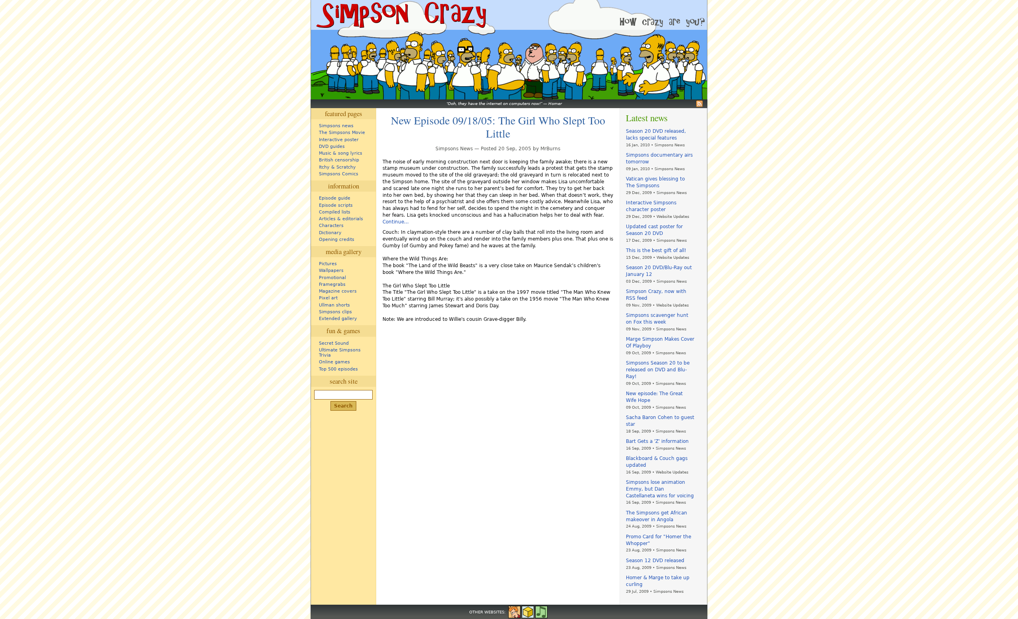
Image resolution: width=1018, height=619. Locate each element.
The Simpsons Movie (342, 132)
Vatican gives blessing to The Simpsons (655, 182)
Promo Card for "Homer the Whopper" (658, 540)
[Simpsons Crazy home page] (400, 15)
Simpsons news (336, 125)
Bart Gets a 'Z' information (657, 441)
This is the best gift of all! (656, 250)
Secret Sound (334, 343)
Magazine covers (338, 291)
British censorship (339, 160)
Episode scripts (336, 205)
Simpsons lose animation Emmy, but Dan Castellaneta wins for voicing (660, 489)
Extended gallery (338, 318)
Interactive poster (339, 139)
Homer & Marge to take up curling (658, 581)
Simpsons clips (335, 311)
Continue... (396, 222)
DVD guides (332, 146)
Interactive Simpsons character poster (651, 206)
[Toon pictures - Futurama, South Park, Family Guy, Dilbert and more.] (514, 611)
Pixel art (328, 298)
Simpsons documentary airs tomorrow (659, 158)
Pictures (328, 263)
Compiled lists (334, 212)
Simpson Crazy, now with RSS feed (656, 295)
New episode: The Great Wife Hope (654, 397)
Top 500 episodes (338, 369)
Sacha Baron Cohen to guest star (660, 421)
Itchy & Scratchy (337, 167)
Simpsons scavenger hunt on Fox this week (657, 318)
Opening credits (336, 239)
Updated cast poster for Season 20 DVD (654, 230)
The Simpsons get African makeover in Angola (656, 516)
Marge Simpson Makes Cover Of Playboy (660, 342)
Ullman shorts (334, 305)
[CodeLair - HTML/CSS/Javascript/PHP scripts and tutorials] (528, 611)
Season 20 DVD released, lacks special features (656, 134)
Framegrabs (332, 284)
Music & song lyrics (340, 153)
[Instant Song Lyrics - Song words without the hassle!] (541, 611)
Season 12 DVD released (655, 560)
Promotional (332, 277)
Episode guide (334, 198)
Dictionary (330, 232)
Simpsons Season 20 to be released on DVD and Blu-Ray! (658, 369)
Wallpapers (331, 270)
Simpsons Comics (338, 174)
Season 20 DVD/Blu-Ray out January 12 (659, 271)
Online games (334, 362)
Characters (331, 225)
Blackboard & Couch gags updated (657, 462)
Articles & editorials (341, 218)
